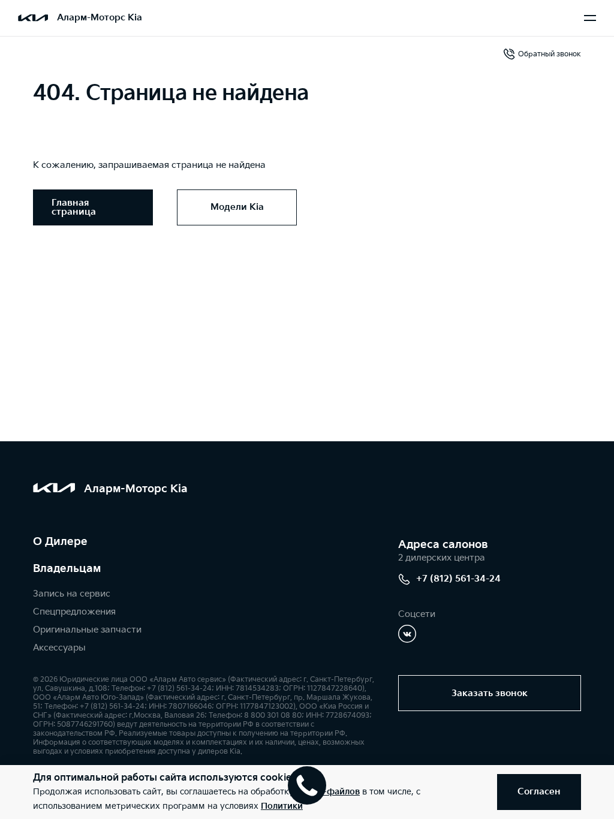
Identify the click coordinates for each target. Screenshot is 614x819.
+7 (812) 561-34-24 (458, 579)
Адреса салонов (443, 544)
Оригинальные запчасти (87, 630)
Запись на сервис (71, 594)
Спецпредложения (74, 612)
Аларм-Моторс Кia (99, 17)
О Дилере (60, 541)
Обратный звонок (549, 54)
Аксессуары (59, 648)
